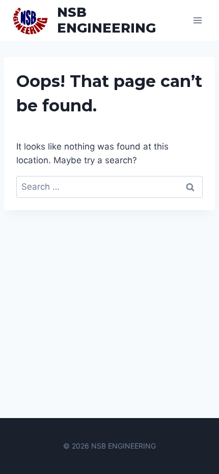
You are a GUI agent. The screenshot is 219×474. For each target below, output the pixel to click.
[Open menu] (197, 20)
